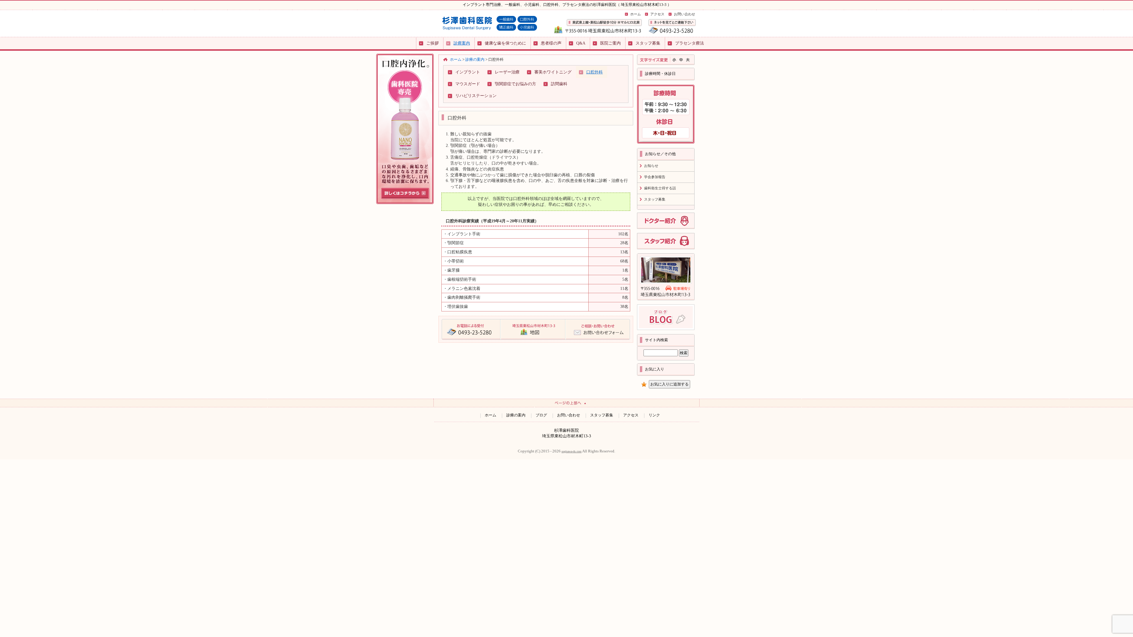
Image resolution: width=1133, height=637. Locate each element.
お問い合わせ (684, 14)
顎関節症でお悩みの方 (515, 83)
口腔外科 (594, 72)
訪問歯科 (559, 83)
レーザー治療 (507, 72)
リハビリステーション (476, 95)
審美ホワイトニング (553, 72)
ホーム (635, 14)
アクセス (657, 14)
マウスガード (467, 83)
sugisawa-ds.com (571, 451)
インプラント (467, 72)
